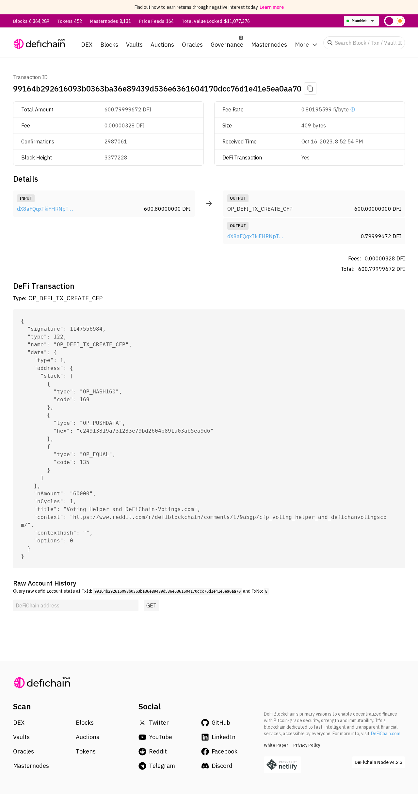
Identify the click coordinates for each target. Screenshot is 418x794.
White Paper (276, 745)
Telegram (162, 765)
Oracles (23, 751)
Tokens (86, 751)
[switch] (394, 21)
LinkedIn (223, 737)
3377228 (115, 157)
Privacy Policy (306, 745)
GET (151, 605)
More (302, 44)
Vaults (21, 737)
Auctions (87, 737)
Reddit (158, 751)
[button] (241, 38)
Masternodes (31, 765)
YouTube (160, 737)
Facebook (224, 751)
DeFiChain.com (385, 733)
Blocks (85, 722)
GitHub (221, 722)
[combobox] (368, 42)
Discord (222, 765)
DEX (18, 722)
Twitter (159, 722)
